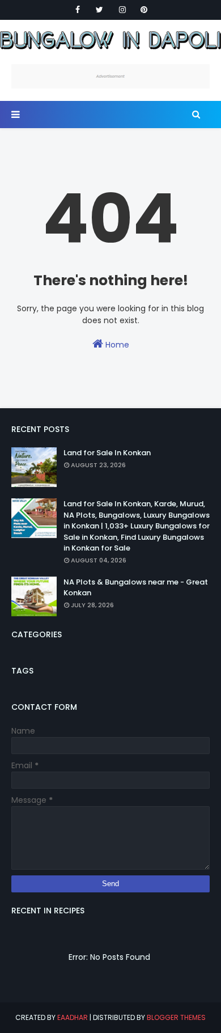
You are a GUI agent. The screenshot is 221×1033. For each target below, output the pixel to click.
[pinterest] (144, 9)
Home (116, 344)
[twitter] (99, 9)
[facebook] (77, 9)
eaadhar (72, 1017)
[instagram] (122, 9)
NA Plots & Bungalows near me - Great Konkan (135, 588)
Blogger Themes (176, 1017)
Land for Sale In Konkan (107, 452)
